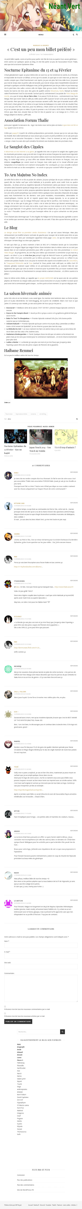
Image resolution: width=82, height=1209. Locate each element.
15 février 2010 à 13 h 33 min (22, 559)
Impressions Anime (21, 414)
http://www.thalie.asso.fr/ (64, 587)
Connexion (21, 1175)
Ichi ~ (16, 712)
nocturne (33, 414)
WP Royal (18, 1205)
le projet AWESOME (45, 278)
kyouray (17, 616)
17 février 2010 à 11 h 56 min (22, 813)
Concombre (73, 260)
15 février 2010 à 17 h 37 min (22, 619)
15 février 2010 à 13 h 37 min (22, 583)
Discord (42, 1205)
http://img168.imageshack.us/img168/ (28, 790)
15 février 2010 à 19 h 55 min (22, 644)
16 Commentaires (47, 54)
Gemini (17, 534)
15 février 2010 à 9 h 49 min (22, 475)
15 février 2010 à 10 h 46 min (22, 505)
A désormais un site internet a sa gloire (19, 151)
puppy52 (15, 133)
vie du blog (42, 414)
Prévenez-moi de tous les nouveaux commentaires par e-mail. (27, 1009)
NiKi (15, 556)
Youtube (48, 1205)
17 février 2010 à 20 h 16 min (22, 875)
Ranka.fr (36, 1205)
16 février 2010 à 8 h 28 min (22, 694)
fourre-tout (9, 414)
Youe (30, 263)
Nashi (61, 91)
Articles (73, 1205)
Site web (7, 962)
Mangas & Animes (41, 45)
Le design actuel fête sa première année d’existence (25, 232)
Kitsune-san (19, 503)
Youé (16, 767)
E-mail (7, 952)
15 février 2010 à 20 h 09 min (22, 668)
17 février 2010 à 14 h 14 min (22, 833)
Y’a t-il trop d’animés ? (65, 447)
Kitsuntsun (54, 91)
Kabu (16, 473)
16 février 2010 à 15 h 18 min (22, 744)
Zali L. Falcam (20, 691)
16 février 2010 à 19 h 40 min (22, 769)
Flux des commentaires (25, 1185)
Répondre (74, 472)
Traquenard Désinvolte (15, 263)
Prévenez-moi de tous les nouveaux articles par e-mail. (24, 1016)
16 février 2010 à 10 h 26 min (22, 714)
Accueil (30, 1205)
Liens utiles (66, 1205)
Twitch (54, 1205)
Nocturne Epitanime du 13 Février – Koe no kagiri (15, 449)
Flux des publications (24, 1180)
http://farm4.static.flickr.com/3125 (26, 648)
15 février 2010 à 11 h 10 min (22, 536)
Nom (6, 941)
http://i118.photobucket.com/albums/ (28, 567)
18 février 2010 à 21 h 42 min (22, 903)
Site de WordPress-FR (25, 1190)
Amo (9, 419)
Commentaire (9, 973)
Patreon (59, 1205)
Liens (54, 238)
